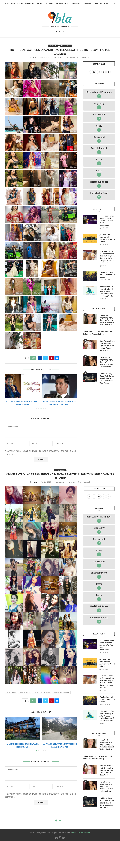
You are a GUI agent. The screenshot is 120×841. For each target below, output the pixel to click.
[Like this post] (34, 358)
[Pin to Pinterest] (51, 358)
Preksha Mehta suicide (61, 692)
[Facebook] (56, 31)
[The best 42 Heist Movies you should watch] (90, 276)
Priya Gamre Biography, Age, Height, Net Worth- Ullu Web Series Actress (106, 361)
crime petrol (11, 692)
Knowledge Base (63, 3)
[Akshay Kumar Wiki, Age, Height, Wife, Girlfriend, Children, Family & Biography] (22, 386)
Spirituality (77, 3)
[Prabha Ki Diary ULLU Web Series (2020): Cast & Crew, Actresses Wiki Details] (90, 377)
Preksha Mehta (25, 692)
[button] (8, 391)
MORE (105, 3)
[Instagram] (63, 31)
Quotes (20, 3)
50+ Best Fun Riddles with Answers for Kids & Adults (107, 238)
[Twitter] (60, 31)
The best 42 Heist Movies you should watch (107, 275)
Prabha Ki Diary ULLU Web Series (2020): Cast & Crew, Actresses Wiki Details (106, 378)
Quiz (13, 3)
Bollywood (30, 3)
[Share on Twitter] (45, 358)
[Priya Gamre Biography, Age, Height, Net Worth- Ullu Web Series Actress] (90, 361)
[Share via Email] (56, 358)
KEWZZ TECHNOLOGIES (81, 832)
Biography (41, 3)
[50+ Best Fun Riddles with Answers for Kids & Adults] (90, 238)
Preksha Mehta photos (42, 692)
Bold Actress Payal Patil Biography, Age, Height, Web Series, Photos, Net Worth (107, 345)
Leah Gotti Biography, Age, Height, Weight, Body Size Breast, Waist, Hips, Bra (106, 319)
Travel (51, 3)
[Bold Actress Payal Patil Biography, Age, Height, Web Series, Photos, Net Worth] (90, 344)
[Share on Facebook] (40, 358)
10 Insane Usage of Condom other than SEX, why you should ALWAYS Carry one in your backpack (106, 257)
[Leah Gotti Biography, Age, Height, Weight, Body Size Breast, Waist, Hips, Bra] (90, 319)
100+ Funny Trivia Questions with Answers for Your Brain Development (106, 220)
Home (7, 3)
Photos (98, 3)
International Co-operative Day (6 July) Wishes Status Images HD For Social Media (106, 291)
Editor (34, 57)
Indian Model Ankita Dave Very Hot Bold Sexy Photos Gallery (97, 333)
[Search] (114, 3)
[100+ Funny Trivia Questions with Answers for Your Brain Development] (90, 219)
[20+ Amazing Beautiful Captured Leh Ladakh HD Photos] (22, 728)
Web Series (88, 3)
